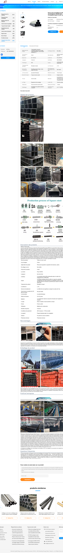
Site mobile (2, 536)
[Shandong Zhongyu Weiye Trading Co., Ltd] (5, 1)
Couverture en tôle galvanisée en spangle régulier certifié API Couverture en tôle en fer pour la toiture (18, 542)
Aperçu (1, 529)
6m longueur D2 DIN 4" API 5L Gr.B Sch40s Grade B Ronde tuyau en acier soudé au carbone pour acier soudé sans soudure (34, 542)
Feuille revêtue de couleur (7, 29)
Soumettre (28, 479)
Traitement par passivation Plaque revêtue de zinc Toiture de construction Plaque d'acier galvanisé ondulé (18, 537)
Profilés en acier (7, 37)
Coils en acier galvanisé (7, 31)
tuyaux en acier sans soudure (7, 41)
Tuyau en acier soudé (7, 25)
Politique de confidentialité (3, 538)
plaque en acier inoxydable (7, 18)
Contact (8, 57)
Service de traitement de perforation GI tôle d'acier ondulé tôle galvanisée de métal (17, 531)
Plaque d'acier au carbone (7, 15)
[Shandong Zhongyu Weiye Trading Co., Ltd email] (2, 54)
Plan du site (2, 534)
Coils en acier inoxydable (7, 23)
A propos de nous (3, 532)
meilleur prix (53, 31)
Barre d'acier (7, 35)
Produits (1, 531)
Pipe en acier (7, 33)
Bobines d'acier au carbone (7, 21)
